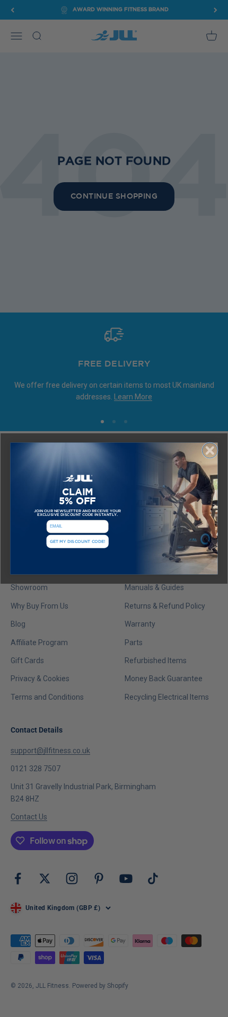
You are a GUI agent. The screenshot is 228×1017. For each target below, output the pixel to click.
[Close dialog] (209, 450)
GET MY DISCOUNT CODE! (78, 541)
